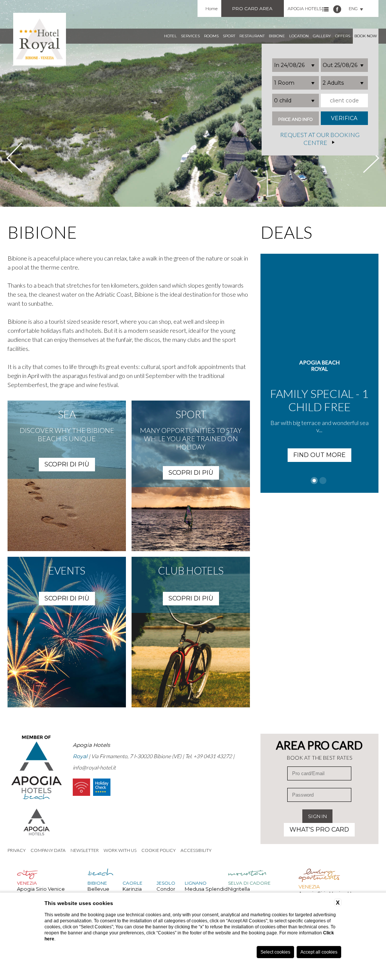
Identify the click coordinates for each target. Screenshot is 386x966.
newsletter (84, 850)
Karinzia (132, 889)
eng (353, 8)
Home (211, 8)
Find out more (331, 441)
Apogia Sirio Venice (41, 889)
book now (365, 36)
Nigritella (239, 889)
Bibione (277, 36)
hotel (170, 36)
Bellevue (98, 889)
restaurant (252, 36)
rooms (211, 36)
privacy (17, 850)
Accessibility (196, 850)
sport (229, 36)
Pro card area (252, 8)
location (299, 36)
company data (48, 850)
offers (342, 36)
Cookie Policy (158, 850)
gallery (322, 36)
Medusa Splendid (206, 889)
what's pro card (319, 829)
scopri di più (66, 464)
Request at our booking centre (320, 139)
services (190, 36)
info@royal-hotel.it (94, 767)
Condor (165, 889)
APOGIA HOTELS (305, 8)
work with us (120, 850)
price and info (295, 119)
